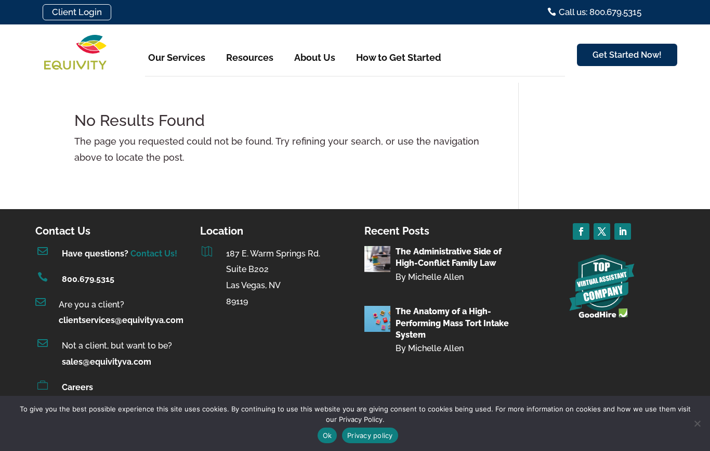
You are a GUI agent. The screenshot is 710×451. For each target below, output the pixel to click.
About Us (314, 57)
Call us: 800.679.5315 (600, 12)
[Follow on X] (602, 231)
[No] (697, 423)
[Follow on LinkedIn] (622, 231)
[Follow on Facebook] (581, 231)
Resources (249, 57)
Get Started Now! (627, 55)
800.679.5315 (88, 279)
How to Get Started (398, 57)
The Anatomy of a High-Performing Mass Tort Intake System (452, 323)
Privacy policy (370, 435)
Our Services (176, 57)
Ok (327, 435)
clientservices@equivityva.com (121, 320)
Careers (77, 387)
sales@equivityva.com (106, 362)
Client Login (77, 12)
